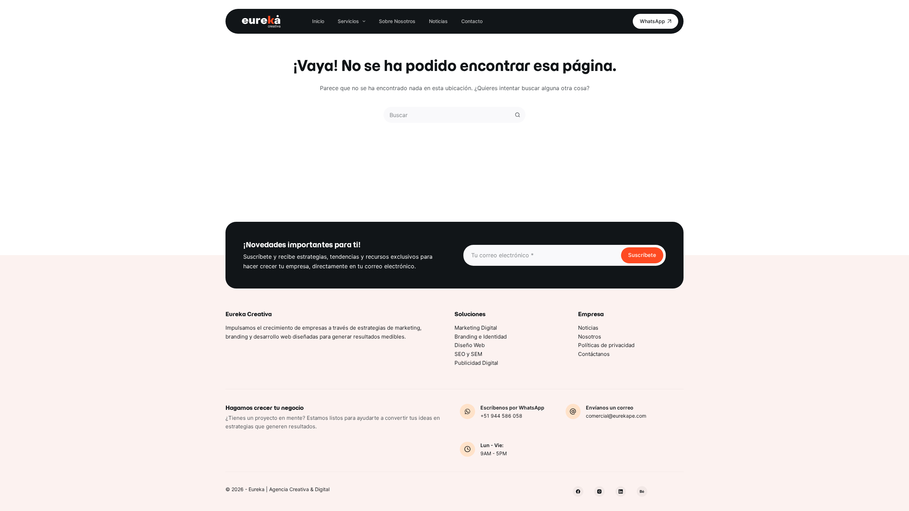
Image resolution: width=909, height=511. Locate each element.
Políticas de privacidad (606, 345)
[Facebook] (578, 491)
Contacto (472, 21)
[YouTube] (642, 491)
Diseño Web (469, 345)
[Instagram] (599, 491)
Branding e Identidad (480, 336)
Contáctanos (594, 354)
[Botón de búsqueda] (517, 115)
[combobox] (447, 115)
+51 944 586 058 (501, 416)
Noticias (438, 21)
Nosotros (589, 336)
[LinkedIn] (620, 491)
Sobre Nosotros (397, 21)
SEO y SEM (468, 354)
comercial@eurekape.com (616, 416)
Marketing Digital (475, 327)
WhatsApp (652, 21)
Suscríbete (642, 255)
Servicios (348, 21)
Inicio (318, 21)
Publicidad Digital (476, 362)
